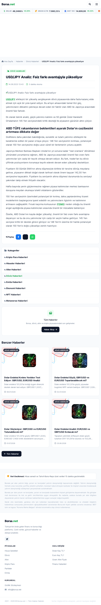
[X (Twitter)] (25, 237)
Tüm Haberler (13, 454)
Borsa (8, 4)
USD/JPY (10, 99)
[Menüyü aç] (96, 4)
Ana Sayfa (8, 61)
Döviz (7, 555)
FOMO (60, 204)
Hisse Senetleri (11, 551)
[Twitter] (7, 539)
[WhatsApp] (32, 237)
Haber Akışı (49, 329)
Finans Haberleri (59, 564)
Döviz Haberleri (32, 61)
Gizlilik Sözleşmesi (13, 585)
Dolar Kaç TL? (58, 551)
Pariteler (8, 568)
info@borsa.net (14, 589)
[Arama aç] (90, 4)
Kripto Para (9, 564)
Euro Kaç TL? (58, 555)
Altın (7, 559)
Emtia (7, 573)
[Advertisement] (50, 35)
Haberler (19, 61)
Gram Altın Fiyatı (59, 559)
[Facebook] (18, 237)
